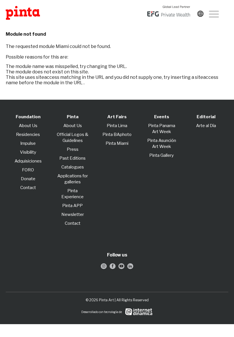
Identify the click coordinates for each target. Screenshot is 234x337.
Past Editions (72, 158)
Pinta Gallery (161, 155)
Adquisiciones (28, 161)
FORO (28, 169)
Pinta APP (72, 205)
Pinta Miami (117, 143)
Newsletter (72, 214)
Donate (28, 178)
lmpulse (28, 143)
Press (72, 149)
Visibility (28, 152)
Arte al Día (206, 125)
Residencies (28, 134)
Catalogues (72, 167)
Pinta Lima (117, 125)
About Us (28, 125)
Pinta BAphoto (117, 134)
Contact (28, 187)
